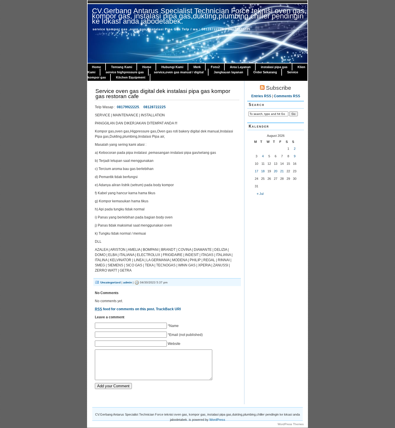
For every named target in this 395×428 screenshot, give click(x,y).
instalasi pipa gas (274, 67)
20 (275, 171)
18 (263, 171)
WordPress (217, 419)
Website (174, 344)
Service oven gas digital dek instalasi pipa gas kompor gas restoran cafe (162, 93)
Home (96, 67)
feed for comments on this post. (125, 309)
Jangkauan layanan (228, 72)
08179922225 (128, 107)
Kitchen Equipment (130, 77)
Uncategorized (110, 282)
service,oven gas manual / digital (179, 72)
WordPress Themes (291, 424)
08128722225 (154, 107)
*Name (173, 326)
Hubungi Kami (172, 67)
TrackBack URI (168, 309)
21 (282, 171)
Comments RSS (287, 96)
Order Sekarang (265, 72)
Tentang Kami (121, 67)
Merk (197, 67)
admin (127, 282)
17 (256, 171)
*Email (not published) (185, 335)
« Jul (260, 193)
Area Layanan (240, 67)
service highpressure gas (125, 72)
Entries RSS (261, 96)
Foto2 (215, 67)
